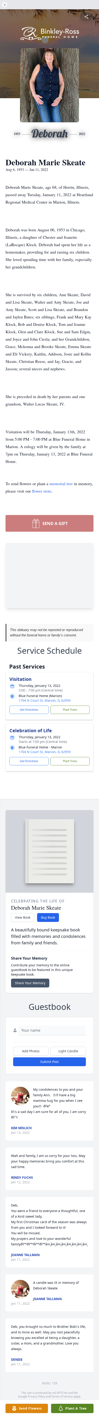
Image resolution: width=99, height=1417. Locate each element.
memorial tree (61, 483)
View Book (22, 917)
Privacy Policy (36, 1396)
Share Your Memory (30, 983)
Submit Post (49, 1061)
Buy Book (48, 917)
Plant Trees (70, 710)
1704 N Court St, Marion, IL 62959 (44, 700)
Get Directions (29, 710)
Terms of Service (62, 1396)
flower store (41, 491)
